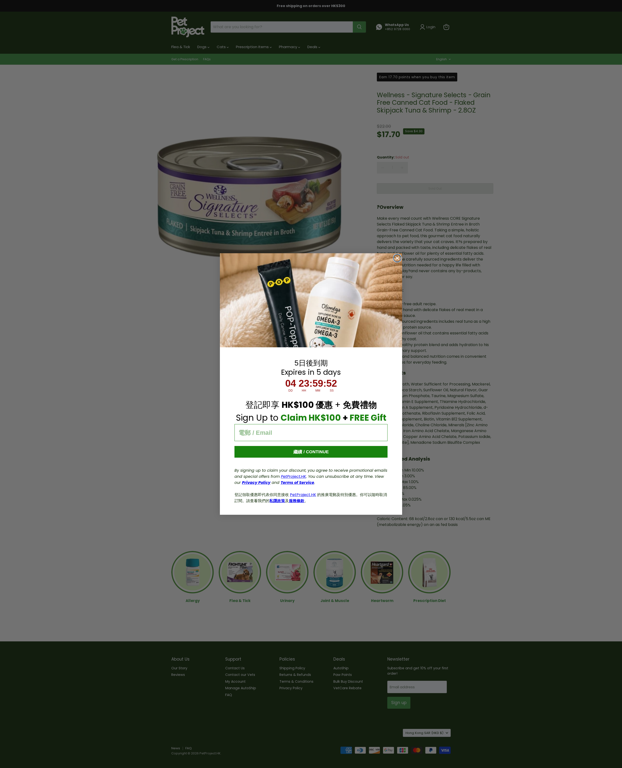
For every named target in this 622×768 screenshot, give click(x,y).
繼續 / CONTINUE (311, 451)
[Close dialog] (397, 258)
